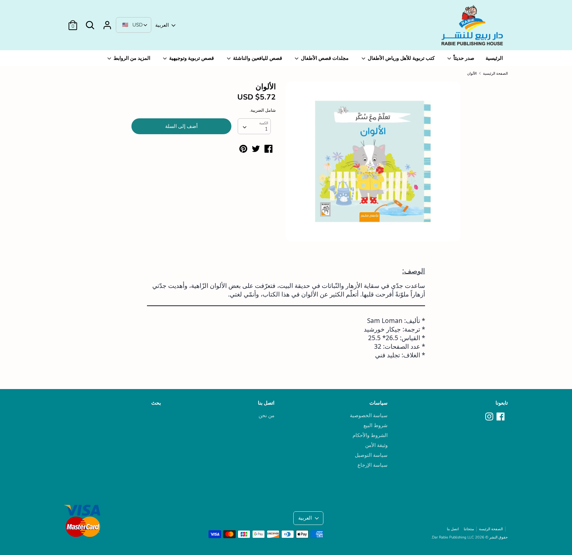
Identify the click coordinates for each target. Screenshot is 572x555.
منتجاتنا (469, 529)
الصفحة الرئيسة (491, 529)
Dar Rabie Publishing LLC (453, 537)
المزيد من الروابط (131, 58)
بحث (156, 403)
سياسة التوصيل (371, 455)
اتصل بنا (266, 403)
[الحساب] (107, 22)
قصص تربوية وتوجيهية (191, 58)
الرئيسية (494, 58)
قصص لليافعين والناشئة (257, 58)
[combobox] (254, 126)
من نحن (266, 415)
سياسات (378, 403)
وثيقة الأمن (376, 445)
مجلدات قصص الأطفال (324, 58)
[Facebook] (501, 417)
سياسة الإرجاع (373, 465)
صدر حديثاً (463, 58)
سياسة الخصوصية (369, 415)
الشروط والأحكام (370, 435)
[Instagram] (490, 417)
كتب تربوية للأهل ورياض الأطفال (400, 58)
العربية (162, 25)
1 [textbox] (266, 129)
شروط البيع (375, 425)
